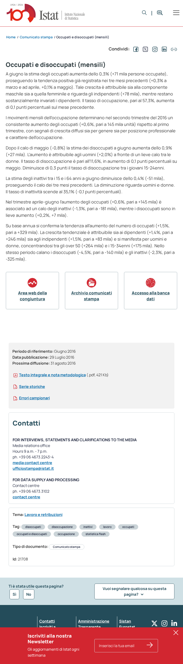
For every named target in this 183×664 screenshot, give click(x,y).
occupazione (66, 534)
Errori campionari (34, 398)
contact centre (26, 497)
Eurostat (127, 626)
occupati (128, 527)
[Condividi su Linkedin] (163, 49)
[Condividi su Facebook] (135, 49)
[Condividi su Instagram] (154, 49)
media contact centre (32, 462)
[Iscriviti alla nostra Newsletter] (150, 645)
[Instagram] (165, 624)
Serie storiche (32, 386)
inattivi (87, 527)
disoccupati (33, 527)
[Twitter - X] (154, 624)
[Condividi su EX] (144, 49)
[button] (144, 13)
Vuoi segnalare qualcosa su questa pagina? (134, 591)
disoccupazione (62, 527)
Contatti (47, 621)
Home (10, 37)
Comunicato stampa (66, 547)
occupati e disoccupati (32, 534)
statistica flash (96, 534)
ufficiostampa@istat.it (33, 468)
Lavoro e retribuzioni (43, 514)
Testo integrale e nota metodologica (52, 374)
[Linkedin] (174, 624)
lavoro (107, 527)
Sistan (125, 621)
